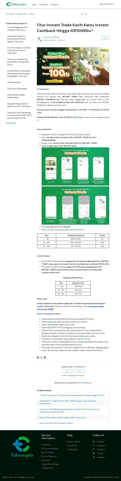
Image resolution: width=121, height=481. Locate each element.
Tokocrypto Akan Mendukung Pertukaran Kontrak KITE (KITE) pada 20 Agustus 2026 (19, 115)
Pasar (34, 4)
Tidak (79, 371)
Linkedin (99, 441)
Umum (31, 14)
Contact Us (72, 445)
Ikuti (105, 38)
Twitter (99, 453)
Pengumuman (22, 14)
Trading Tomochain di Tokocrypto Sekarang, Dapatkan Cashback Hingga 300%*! (71, 395)
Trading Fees (72, 449)
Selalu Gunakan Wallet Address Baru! (16, 96)
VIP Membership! (14, 82)
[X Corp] (41, 357)
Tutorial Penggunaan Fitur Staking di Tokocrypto (17, 28)
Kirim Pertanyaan (84, 383)
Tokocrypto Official (51, 37)
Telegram (99, 457)
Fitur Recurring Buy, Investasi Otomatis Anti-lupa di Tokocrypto (18, 50)
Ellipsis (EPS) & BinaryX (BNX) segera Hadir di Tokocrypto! (62, 417)
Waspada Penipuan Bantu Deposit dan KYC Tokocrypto (19, 105)
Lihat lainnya (11, 123)
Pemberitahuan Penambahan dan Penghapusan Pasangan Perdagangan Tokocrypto (18, 73)
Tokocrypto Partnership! (17, 88)
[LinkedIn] (45, 357)
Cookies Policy (47, 468)
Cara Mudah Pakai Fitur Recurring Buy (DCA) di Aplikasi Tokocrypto (16, 39)
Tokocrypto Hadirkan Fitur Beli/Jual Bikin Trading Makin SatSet (18, 62)
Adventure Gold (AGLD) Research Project (56, 423)
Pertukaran (43, 4)
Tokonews (54, 4)
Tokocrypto (10, 14)
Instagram (99, 445)
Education (45, 460)
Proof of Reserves (49, 456)
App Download (47, 452)
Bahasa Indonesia (107, 4)
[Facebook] (38, 357)
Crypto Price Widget (50, 464)
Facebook (100, 449)
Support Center (74, 441)
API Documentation (49, 448)
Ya (67, 371)
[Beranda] (16, 4)
